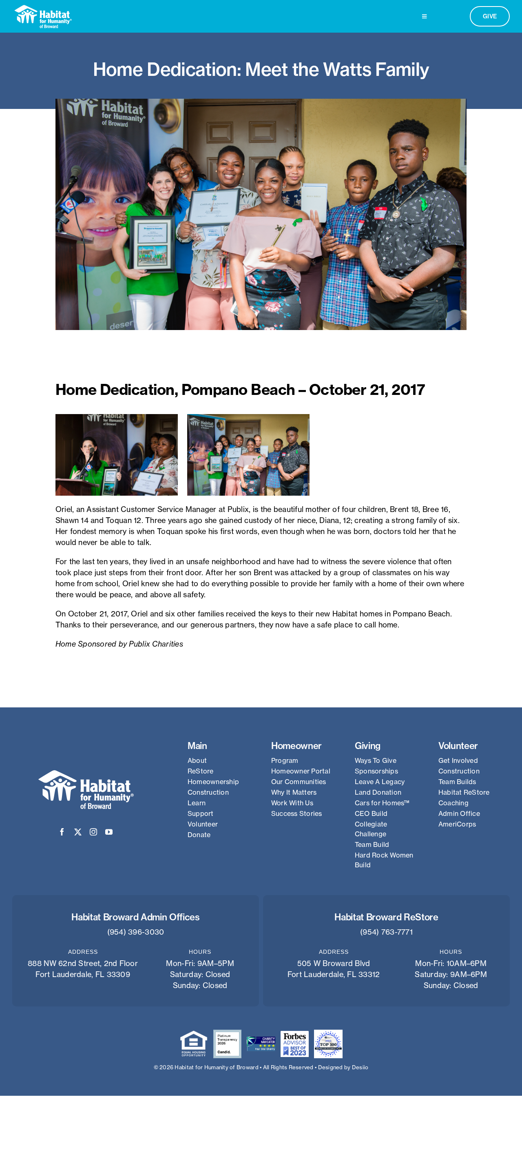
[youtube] (109, 831)
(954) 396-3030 (135, 932)
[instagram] (93, 831)
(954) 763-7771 (386, 932)
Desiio (360, 1067)
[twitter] (78, 831)
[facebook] (62, 831)
